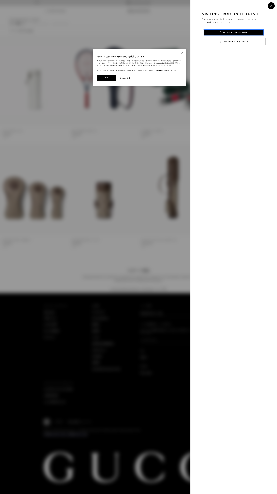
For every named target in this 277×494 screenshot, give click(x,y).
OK (106, 78)
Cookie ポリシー (161, 70)
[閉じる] (182, 53)
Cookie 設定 (125, 78)
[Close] (271, 5)
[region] (139, 67)
